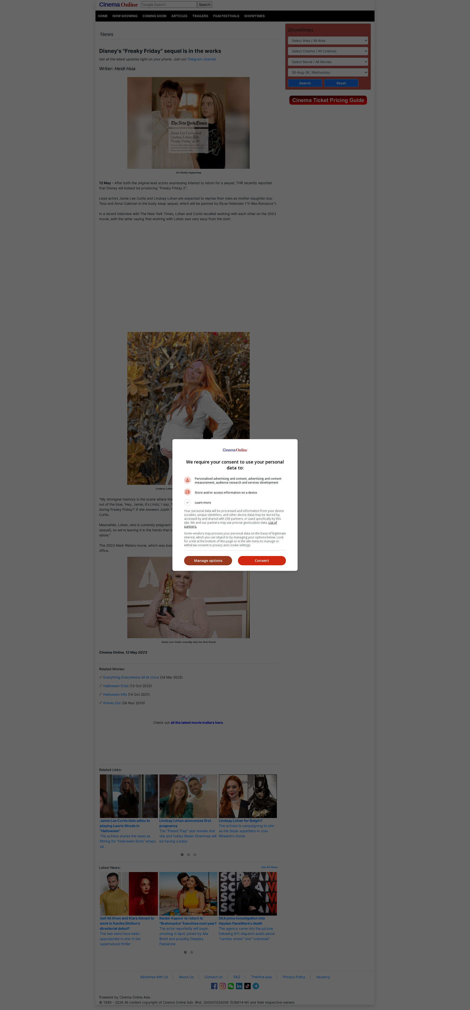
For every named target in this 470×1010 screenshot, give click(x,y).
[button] (235, 502)
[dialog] (235, 505)
